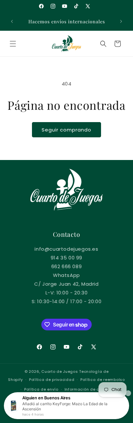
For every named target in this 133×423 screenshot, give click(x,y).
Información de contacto (90, 389)
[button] (13, 44)
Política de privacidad (51, 379)
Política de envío (41, 389)
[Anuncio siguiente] (121, 21)
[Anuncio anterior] (12, 21)
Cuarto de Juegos (59, 371)
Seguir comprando (66, 129)
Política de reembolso (102, 379)
